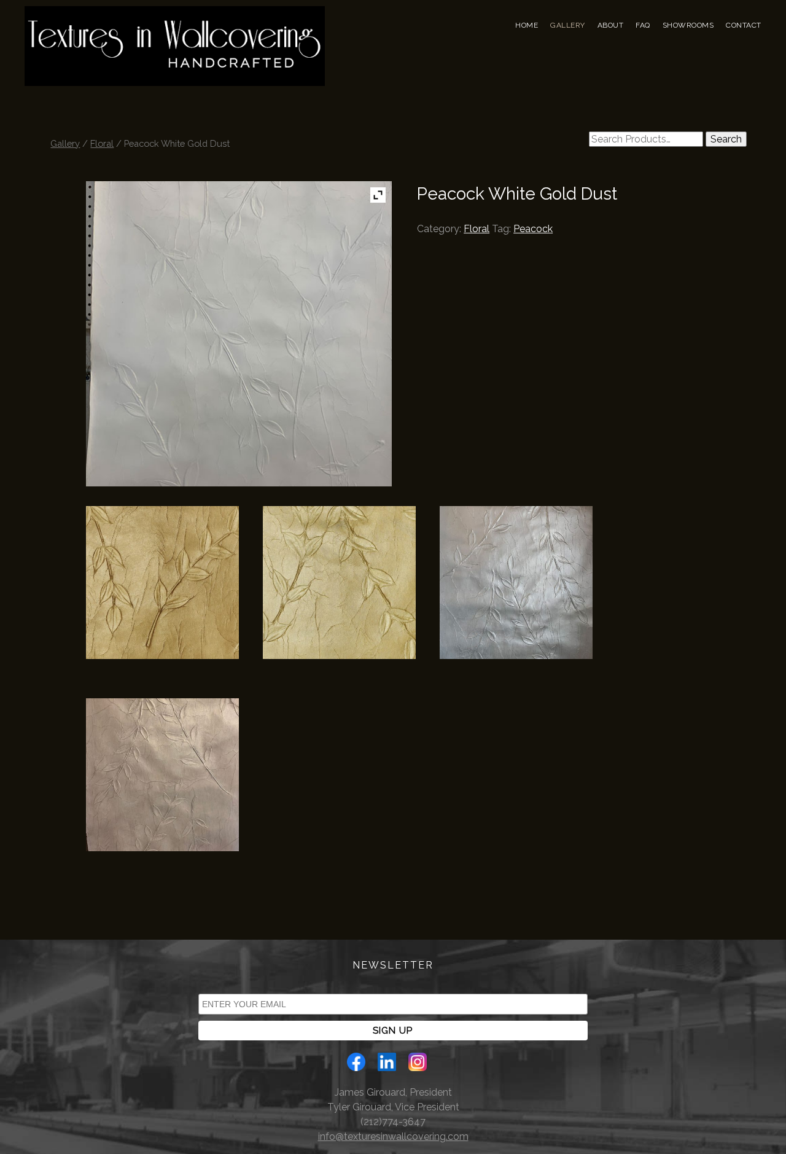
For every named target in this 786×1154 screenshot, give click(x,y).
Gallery (567, 25)
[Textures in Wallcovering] (175, 63)
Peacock (533, 229)
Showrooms (688, 25)
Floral (102, 143)
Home (526, 25)
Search (726, 139)
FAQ (643, 25)
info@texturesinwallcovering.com (393, 1136)
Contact (743, 25)
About (610, 25)
